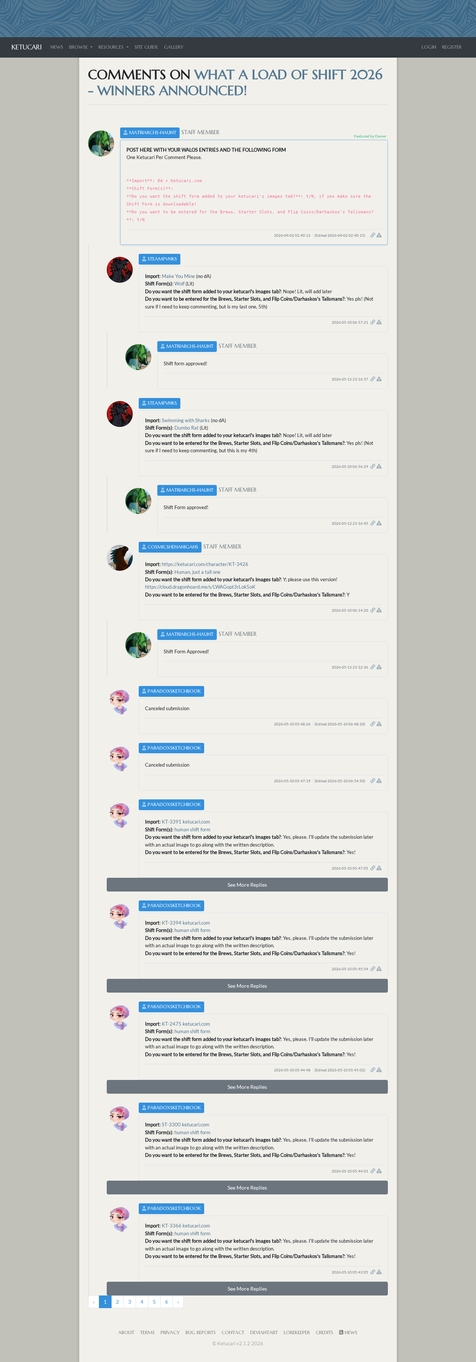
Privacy (170, 1333)
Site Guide (146, 47)
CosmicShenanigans (173, 547)
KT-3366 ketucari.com (186, 1226)
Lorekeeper (297, 1333)
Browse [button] (79, 47)
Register (451, 47)
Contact (233, 1333)
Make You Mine (178, 276)
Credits (324, 1333)
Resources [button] (112, 47)
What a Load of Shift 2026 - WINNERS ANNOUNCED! (235, 82)
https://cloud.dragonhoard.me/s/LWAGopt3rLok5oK (200, 587)
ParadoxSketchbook (174, 691)
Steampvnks (162, 259)
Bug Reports (201, 1333)
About (126, 1333)
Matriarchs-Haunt (152, 133)
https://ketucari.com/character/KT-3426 (205, 564)
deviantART (264, 1333)
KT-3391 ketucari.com (186, 822)
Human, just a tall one (197, 572)
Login (429, 47)
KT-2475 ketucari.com (186, 1024)
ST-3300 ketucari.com (185, 1125)
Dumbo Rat (186, 428)
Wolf (179, 284)
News (57, 47)
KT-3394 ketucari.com (186, 923)
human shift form (192, 829)
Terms (147, 1333)
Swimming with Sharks (186, 420)
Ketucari (27, 47)
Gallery (173, 47)
